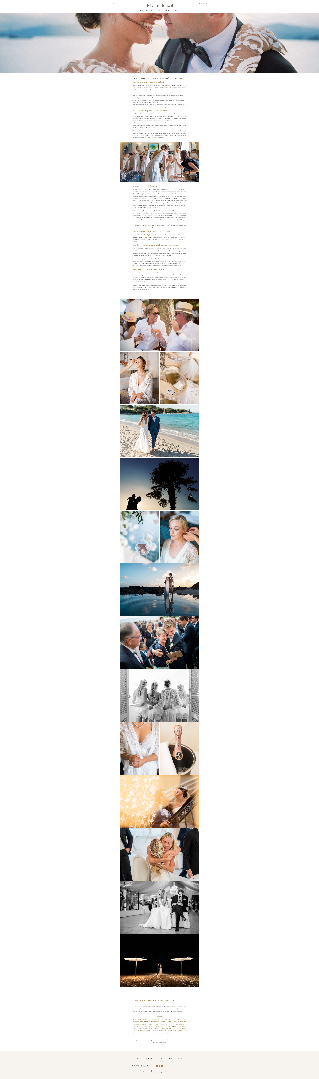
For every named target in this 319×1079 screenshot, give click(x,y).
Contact (176, 10)
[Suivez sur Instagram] (114, 3)
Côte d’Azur (155, 1071)
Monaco (183, 235)
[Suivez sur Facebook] (111, 3)
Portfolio (159, 10)
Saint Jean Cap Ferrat (147, 235)
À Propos (149, 10)
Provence (148, 1071)
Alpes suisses (177, 1071)
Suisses (161, 1071)
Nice (179, 235)
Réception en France (159, 1072)
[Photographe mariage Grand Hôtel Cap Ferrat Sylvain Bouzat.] (159, 181)
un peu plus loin (169, 87)
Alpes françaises (168, 1071)
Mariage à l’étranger (139, 1071)
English (207, 3)
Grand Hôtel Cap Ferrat (179, 1006)
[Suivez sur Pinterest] (117, 3)
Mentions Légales (183, 1065)
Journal (167, 10)
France (150, 87)
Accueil (140, 10)
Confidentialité (184, 1067)
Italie (183, 1071)
